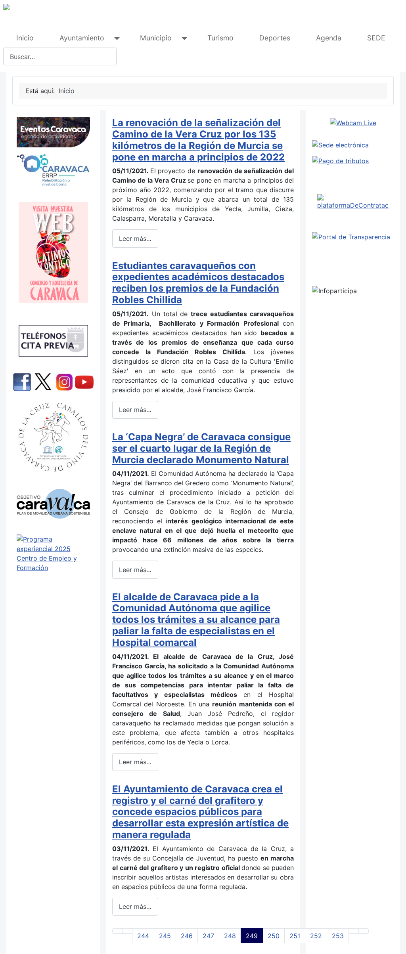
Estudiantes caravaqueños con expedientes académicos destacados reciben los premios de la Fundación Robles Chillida (198, 282)
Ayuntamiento (81, 38)
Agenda (328, 38)
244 (143, 936)
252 (316, 936)
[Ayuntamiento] (115, 38)
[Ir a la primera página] (117, 931)
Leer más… (135, 238)
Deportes (274, 38)
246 (187, 936)
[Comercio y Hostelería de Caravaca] (53, 252)
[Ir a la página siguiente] (354, 931)
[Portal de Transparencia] (353, 237)
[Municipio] (183, 38)
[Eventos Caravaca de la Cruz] (53, 132)
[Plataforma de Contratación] (353, 202)
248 (230, 936)
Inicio (25, 38)
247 (208, 936)
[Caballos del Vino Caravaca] (53, 437)
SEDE (376, 38)
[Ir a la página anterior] (127, 931)
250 (274, 936)
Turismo (220, 38)
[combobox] (60, 56)
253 (338, 936)
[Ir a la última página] (363, 931)
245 (165, 936)
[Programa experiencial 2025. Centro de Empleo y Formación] (53, 569)
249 (252, 936)
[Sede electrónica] (353, 145)
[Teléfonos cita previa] (53, 341)
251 (294, 936)
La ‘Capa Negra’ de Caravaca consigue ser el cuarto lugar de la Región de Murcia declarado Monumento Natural (201, 448)
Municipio (156, 38)
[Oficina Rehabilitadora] (53, 170)
